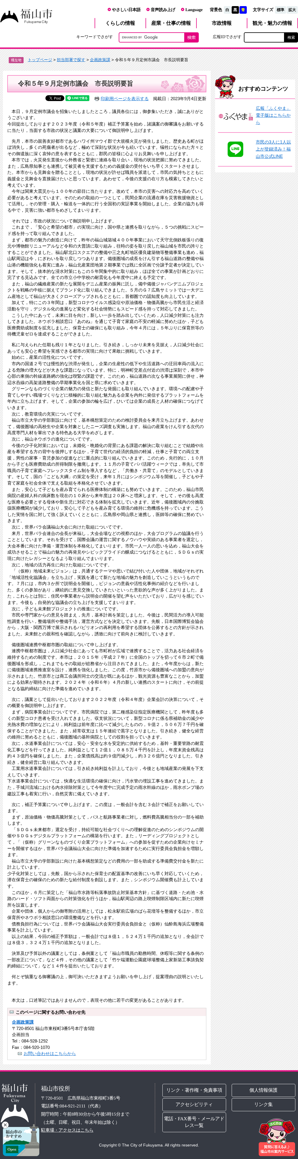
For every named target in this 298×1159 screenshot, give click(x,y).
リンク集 (263, 1104)
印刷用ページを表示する (125, 98)
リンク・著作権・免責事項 (194, 1090)
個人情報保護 (263, 1090)
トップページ (40, 59)
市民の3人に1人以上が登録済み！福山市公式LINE (273, 149)
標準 (280, 10)
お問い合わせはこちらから (50, 1053)
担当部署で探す (71, 59)
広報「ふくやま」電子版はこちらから (273, 115)
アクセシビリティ (194, 1104)
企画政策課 (100, 59)
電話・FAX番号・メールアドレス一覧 (194, 1122)
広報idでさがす (227, 36)
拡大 (292, 10)
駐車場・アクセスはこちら (67, 1130)
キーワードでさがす (94, 36)
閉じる (5, 1124)
